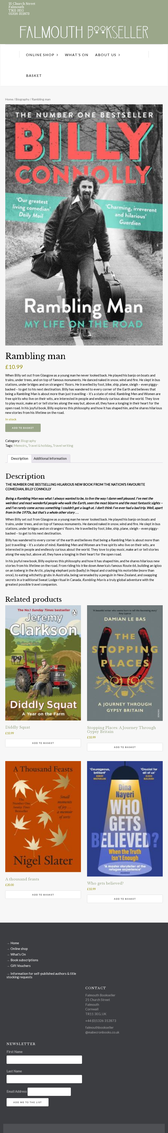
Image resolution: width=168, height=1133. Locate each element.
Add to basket (23, 427)
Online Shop (40, 55)
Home (9, 99)
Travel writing (63, 445)
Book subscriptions (24, 960)
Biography (22, 99)
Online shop (19, 949)
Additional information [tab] (50, 458)
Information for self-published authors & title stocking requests (41, 975)
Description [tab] (19, 458)
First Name (15, 1052)
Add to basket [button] (43, 743)
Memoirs (20, 445)
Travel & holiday (39, 445)
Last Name (14, 1071)
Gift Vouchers (20, 966)
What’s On (77, 55)
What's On (18, 954)
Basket (34, 75)
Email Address (17, 1091)
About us (105, 55)
